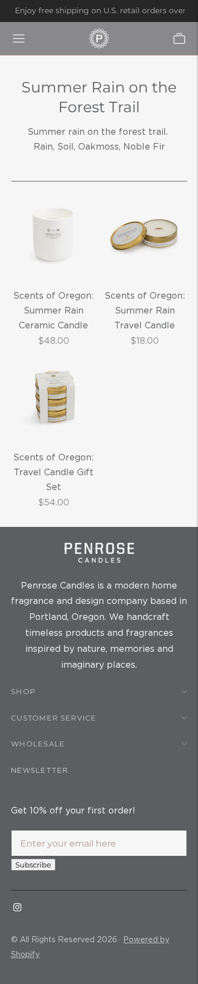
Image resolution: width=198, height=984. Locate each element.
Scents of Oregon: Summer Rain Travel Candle (145, 310)
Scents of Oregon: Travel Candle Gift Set (53, 472)
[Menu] (18, 38)
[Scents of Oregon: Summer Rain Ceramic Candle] (53, 235)
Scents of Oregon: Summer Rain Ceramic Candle (53, 310)
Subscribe (33, 864)
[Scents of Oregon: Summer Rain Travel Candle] (144, 235)
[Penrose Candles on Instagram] (17, 908)
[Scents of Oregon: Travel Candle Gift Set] (53, 396)
